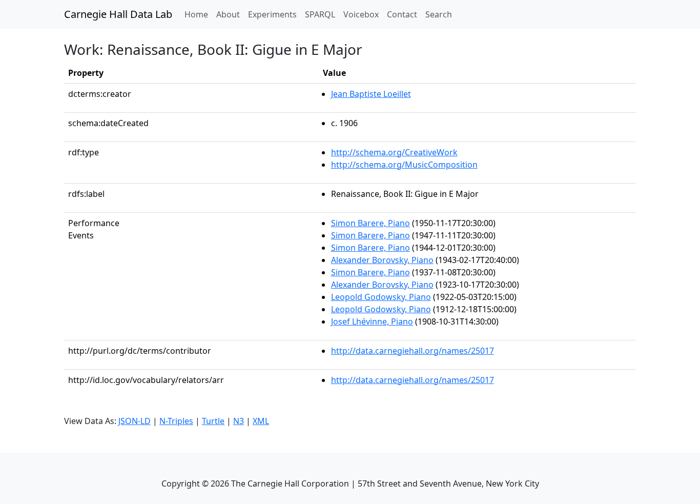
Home (198, 14)
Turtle (213, 421)
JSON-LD (134, 421)
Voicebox (361, 14)
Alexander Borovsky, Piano (382, 260)
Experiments (272, 14)
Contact (402, 14)
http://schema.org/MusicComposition (404, 164)
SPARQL (320, 14)
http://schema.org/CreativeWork (394, 152)
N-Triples (176, 421)
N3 (238, 421)
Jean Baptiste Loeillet (371, 93)
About (228, 14)
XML (261, 421)
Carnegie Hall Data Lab (118, 14)
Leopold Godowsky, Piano (381, 297)
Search (438, 14)
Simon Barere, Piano (370, 223)
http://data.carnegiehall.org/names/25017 (412, 350)
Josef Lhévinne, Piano (372, 321)
